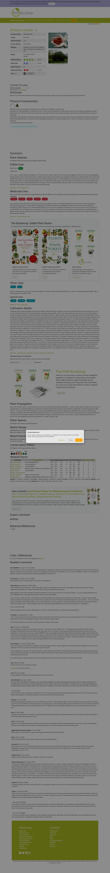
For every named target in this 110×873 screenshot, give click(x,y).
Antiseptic (14, 199)
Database (29, 20)
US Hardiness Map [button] (30, 126)
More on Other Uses (22, 304)
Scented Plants (31, 300)
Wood (20, 286)
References (13, 187)
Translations (23, 848)
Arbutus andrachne (16, 462)
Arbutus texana (15, 470)
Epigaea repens (15, 477)
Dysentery (37, 199)
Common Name (37, 460)
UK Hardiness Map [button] (16, 126)
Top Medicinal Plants (25, 842)
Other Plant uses (24, 834)
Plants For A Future (17, 20)
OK (79, 440)
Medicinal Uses (23, 833)
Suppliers (63, 20)
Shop (57, 20)
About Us (52, 846)
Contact (52, 844)
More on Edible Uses (22, 187)
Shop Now (76, 277)
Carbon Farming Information (25, 353)
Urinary (44, 199)
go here (42, 558)
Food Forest (21, 300)
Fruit (21, 168)
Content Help (54, 831)
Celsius (12, 362)
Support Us (53, 834)
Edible (83, 460)
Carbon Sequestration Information (44, 353)
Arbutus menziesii (16, 468)
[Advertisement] (93, 60)
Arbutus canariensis (16, 466)
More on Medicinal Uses (23, 216)
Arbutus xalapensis (16, 474)
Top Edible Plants (24, 840)
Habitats (21, 846)
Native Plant (37, 20)
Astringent (22, 199)
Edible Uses (22, 831)
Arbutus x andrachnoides (18, 472)
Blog (68, 20)
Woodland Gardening (25, 836)
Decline (71, 440)
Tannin (13, 286)
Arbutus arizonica (16, 464)
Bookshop (53, 833)
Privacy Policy (61, 440)
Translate (23, 90)
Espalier (13, 300)
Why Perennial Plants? (26, 838)
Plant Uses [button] (50, 20)
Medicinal (88, 460)
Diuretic (29, 199)
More (15, 277)
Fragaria (13, 668)
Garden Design (23, 844)
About (43, 20)
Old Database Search (56, 840)
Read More (16, 509)
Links (51, 838)
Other (93, 460)
